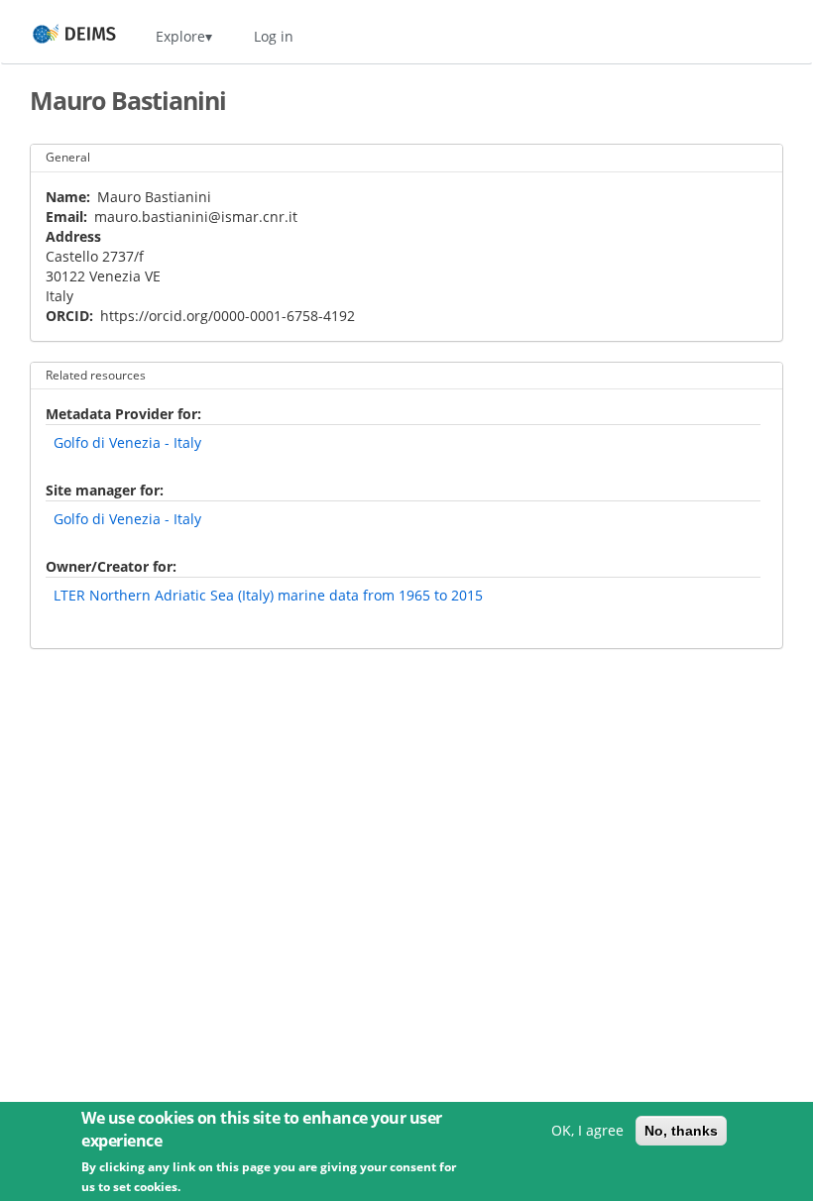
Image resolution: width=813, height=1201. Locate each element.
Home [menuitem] (56, 36)
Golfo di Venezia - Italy (127, 442)
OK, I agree (587, 1130)
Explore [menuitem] (180, 36)
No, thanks (681, 1131)
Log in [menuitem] (273, 36)
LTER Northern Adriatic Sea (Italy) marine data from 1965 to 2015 (268, 595)
